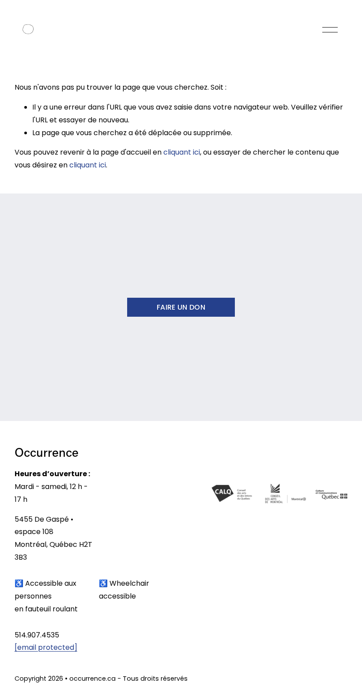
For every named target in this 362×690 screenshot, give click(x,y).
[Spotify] (340, 680)
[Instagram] (305, 680)
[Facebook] (323, 680)
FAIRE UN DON (181, 307)
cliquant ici (181, 152)
